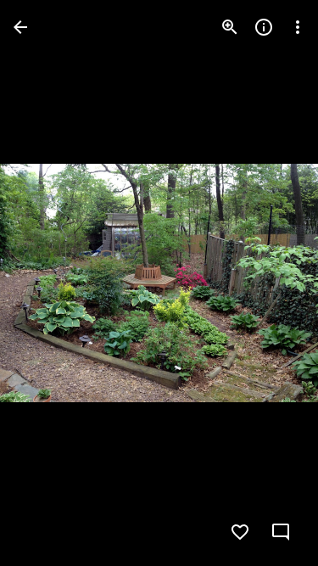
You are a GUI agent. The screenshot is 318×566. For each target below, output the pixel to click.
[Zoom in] (230, 27)
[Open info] (264, 27)
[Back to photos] (20, 27)
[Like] (240, 532)
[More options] (298, 27)
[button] (47, 283)
